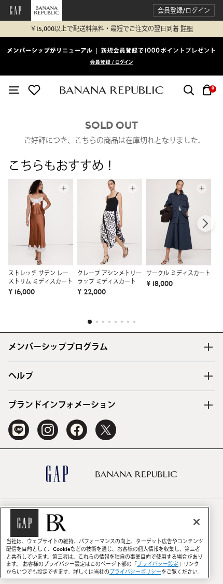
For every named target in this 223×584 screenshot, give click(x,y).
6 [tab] (122, 322)
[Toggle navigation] (14, 90)
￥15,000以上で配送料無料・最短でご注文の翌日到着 (111, 29)
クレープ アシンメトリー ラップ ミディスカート (109, 277)
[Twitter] (105, 430)
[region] (105, 542)
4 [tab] (109, 322)
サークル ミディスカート (178, 273)
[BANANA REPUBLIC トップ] (111, 90)
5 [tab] (116, 322)
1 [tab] (90, 322)
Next (205, 223)
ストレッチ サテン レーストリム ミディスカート (40, 277)
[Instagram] (47, 430)
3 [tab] (103, 322)
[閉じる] (196, 522)
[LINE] (18, 430)
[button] (184, 11)
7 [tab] (128, 322)
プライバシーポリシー (135, 572)
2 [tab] (97, 322)
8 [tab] (134, 322)
